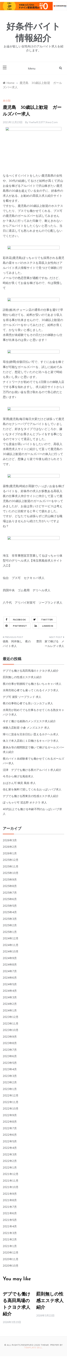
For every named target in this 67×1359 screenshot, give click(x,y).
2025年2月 (10, 925)
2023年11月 (10, 1023)
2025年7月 (10, 892)
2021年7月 (10, 1207)
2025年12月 (10, 860)
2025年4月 (10, 912)
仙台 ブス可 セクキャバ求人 (23, 578)
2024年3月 (10, 997)
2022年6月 (10, 1134)
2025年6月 (10, 899)
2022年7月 (10, 1128)
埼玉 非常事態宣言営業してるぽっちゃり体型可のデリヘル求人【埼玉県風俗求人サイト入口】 (32, 560)
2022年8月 (10, 1121)
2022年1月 (10, 1167)
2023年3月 (10, 1076)
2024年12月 (10, 938)
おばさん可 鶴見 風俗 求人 (19, 783)
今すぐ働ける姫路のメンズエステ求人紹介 (29, 721)
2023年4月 (10, 1069)
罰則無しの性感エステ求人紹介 (22, 677)
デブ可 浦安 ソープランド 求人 (22, 697)
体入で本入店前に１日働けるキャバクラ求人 (31, 740)
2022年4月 (10, 1148)
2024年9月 (10, 958)
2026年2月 (10, 846)
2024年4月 (10, 990)
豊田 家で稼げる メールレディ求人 (50, 644)
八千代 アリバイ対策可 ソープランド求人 (32, 602)
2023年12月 (10, 1017)
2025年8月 (10, 886)
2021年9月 (10, 1193)
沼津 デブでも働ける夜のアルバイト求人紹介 (32, 770)
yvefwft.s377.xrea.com (43, 122)
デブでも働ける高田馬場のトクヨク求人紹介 (31, 670)
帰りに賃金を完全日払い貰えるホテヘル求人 (31, 734)
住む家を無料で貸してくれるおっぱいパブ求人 (32, 789)
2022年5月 (10, 1141)
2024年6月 (10, 977)
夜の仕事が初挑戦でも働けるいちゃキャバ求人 (32, 683)
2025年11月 (10, 866)
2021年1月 (10, 1246)
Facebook (19, 619)
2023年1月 (10, 1089)
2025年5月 (10, 905)
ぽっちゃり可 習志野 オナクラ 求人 (25, 802)
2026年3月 (10, 840)
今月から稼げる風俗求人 (18, 776)
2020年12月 (10, 1252)
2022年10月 (10, 1108)
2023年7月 (10, 1049)
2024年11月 (10, 945)
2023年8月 (10, 1043)
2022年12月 (10, 1095)
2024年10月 (10, 951)
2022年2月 (10, 1161)
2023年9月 (10, 1036)
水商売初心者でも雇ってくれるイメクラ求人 (31, 690)
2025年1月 (10, 932)
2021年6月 (10, 1213)
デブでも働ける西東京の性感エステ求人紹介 (31, 796)
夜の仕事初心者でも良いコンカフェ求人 (28, 703)
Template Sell (33, 1347)
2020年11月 (10, 1259)
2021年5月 (10, 1220)
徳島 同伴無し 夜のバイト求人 (17, 644)
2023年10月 (10, 1030)
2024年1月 (10, 1010)
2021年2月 (10, 1239)
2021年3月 (10, 1233)
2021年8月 (10, 1200)
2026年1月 (10, 853)
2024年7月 (10, 971)
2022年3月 (10, 1154)
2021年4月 (10, 1226)
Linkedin (47, 626)
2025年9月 (10, 879)
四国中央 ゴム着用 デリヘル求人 (26, 590)
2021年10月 (10, 1187)
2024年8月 (10, 964)
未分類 (7, 100)
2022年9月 (10, 1115)
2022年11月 (10, 1102)
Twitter (47, 619)
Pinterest (20, 626)
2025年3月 (10, 919)
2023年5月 (10, 1063)
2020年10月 (10, 1265)
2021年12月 (10, 1174)
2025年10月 (10, 873)
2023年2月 (10, 1082)
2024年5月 (10, 984)
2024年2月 (10, 1004)
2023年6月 (10, 1056)
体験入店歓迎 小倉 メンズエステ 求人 (26, 727)
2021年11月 (10, 1180)
